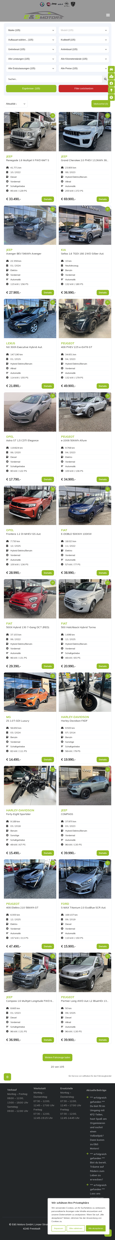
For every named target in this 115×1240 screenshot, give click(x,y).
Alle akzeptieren (95, 1228)
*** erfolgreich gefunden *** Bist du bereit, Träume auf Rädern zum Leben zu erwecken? (98, 1166)
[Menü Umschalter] (108, 15)
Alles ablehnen (75, 1228)
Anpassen (58, 1228)
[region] (78, 1216)
